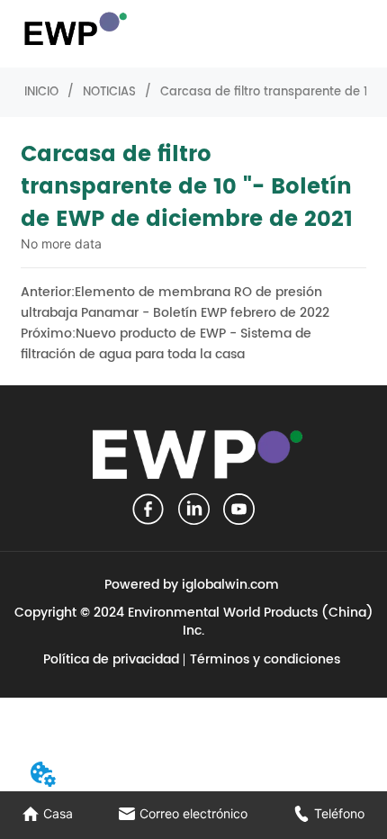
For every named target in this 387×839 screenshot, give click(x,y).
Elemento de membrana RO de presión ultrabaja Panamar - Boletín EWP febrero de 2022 (175, 302)
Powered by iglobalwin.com (191, 584)
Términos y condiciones (265, 659)
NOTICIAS (109, 92)
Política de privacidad (111, 659)
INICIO (41, 92)
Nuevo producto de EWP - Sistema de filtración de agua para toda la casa (166, 344)
